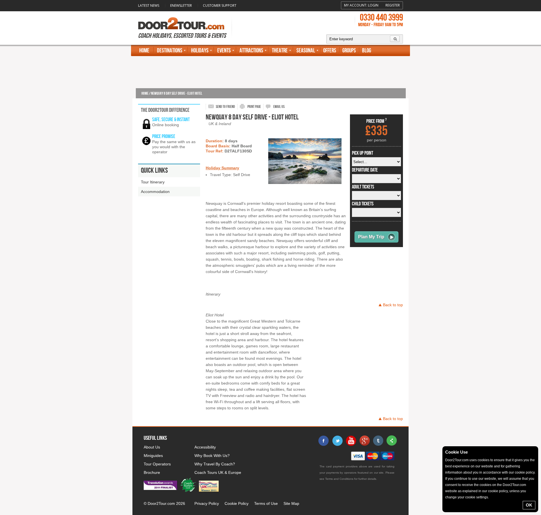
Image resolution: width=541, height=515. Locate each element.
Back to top (393, 305)
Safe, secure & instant (171, 120)
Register (392, 5)
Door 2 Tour (181, 23)
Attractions (251, 50)
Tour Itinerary (153, 182)
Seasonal (305, 50)
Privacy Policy (206, 503)
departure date (365, 170)
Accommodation (155, 191)
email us (279, 106)
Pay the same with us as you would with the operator (174, 146)
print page (254, 106)
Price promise (163, 136)
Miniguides (153, 455)
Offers (329, 50)
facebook (323, 440)
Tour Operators (157, 464)
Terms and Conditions (339, 478)
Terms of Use (266, 503)
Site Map (291, 503)
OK (529, 505)
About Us (152, 447)
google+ (364, 440)
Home (144, 50)
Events (224, 50)
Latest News (148, 5)
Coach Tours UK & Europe (217, 472)
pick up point (362, 153)
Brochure (152, 472)
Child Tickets (363, 204)
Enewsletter (181, 5)
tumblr (378, 440)
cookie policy (525, 472)
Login (373, 5)
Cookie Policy (237, 503)
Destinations (169, 50)
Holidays (200, 50)
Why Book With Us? (212, 455)
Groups (349, 50)
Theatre (280, 50)
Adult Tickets (363, 187)
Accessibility (205, 447)
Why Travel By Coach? (214, 464)
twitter (337, 440)
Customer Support (219, 5)
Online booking (165, 125)
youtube (350, 440)
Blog (366, 50)
